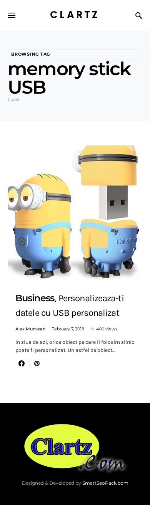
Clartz (75, 15)
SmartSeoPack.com (105, 483)
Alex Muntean (30, 329)
